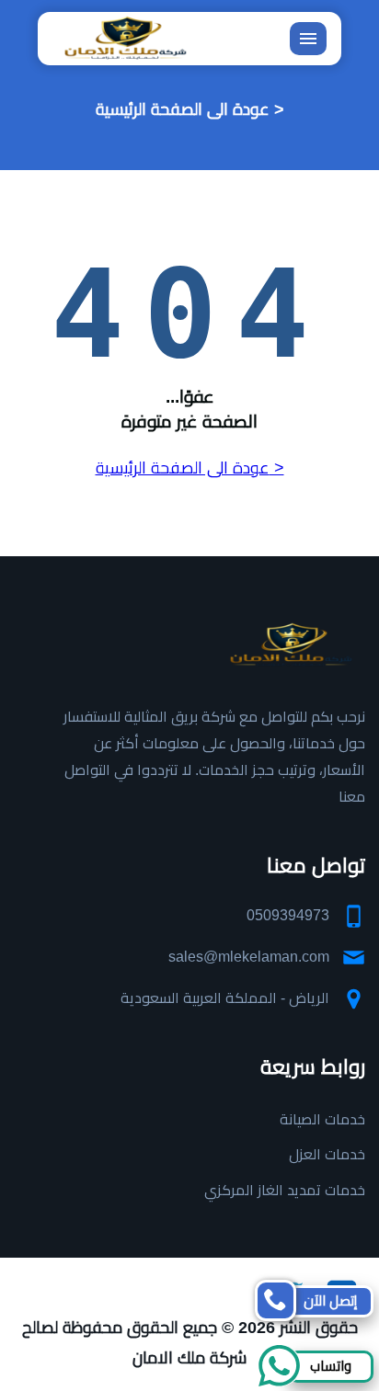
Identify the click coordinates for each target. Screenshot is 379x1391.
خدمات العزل (327, 1154)
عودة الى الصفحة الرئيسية (183, 109)
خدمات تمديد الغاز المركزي (284, 1190)
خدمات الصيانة (322, 1119)
